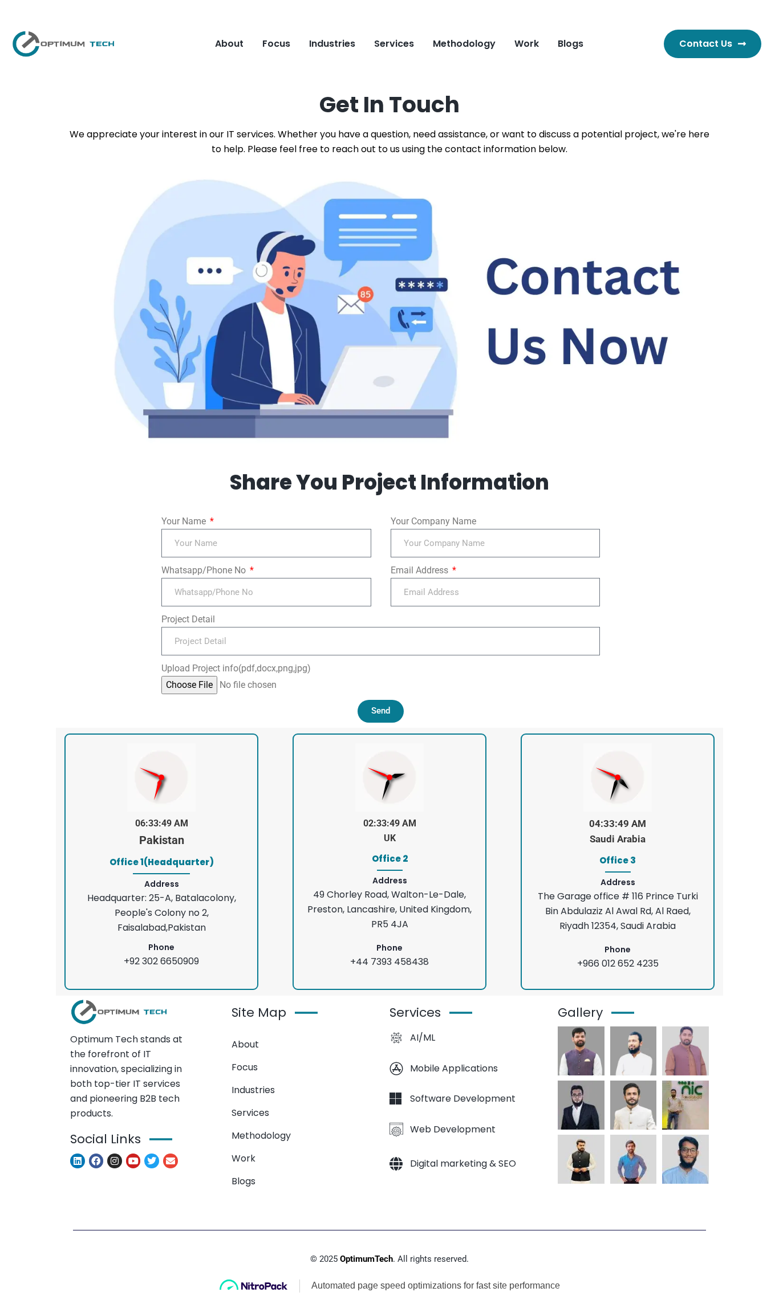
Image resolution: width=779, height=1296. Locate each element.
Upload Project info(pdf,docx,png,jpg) (236, 668)
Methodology (261, 1135)
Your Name (184, 521)
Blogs (243, 1181)
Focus (245, 1067)
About (245, 1044)
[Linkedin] (77, 1161)
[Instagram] (114, 1161)
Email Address (421, 570)
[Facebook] (96, 1161)
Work (243, 1158)
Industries (253, 1090)
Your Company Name (433, 521)
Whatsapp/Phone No (204, 570)
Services (250, 1112)
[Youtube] (133, 1161)
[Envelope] (170, 1161)
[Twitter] (151, 1161)
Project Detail (188, 619)
